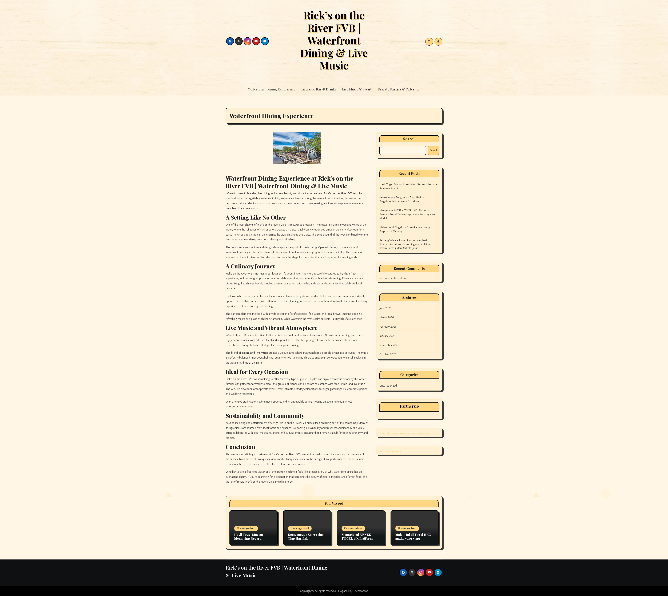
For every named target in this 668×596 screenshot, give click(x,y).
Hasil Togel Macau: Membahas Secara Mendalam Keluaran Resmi (249, 540)
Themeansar (360, 591)
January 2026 (387, 335)
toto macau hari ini (390, 451)
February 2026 (388, 326)
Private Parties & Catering (399, 89)
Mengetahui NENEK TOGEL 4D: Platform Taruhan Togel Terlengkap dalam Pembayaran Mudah (407, 214)
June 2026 (385, 308)
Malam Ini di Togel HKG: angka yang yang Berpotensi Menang (413, 538)
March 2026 (386, 317)
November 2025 (389, 345)
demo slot (385, 433)
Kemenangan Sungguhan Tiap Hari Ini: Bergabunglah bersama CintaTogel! (306, 540)
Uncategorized (388, 385)
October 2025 (387, 354)
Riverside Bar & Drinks (319, 89)
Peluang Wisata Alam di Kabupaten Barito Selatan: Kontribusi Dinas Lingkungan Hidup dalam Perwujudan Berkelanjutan (405, 244)
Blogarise (343, 591)
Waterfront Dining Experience (271, 89)
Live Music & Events (357, 89)
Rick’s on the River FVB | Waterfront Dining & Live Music (334, 40)
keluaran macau (401, 433)
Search (409, 138)
